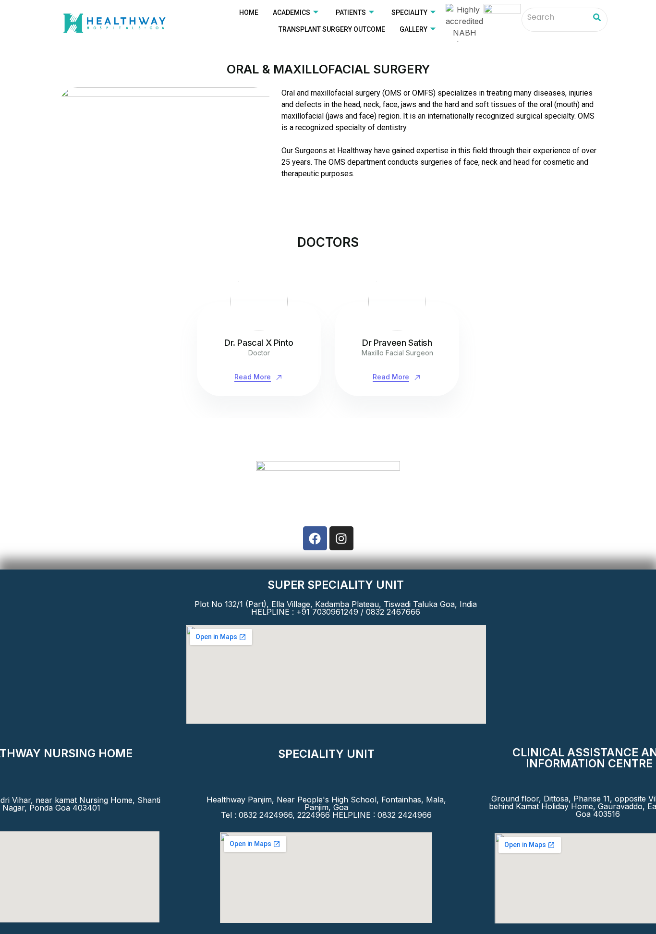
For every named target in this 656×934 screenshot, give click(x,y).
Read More (252, 377)
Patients (351, 12)
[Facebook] (315, 538)
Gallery (413, 29)
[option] (259, 334)
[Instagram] (341, 538)
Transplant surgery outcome (332, 29)
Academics (291, 12)
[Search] (597, 18)
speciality (409, 12)
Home (248, 12)
